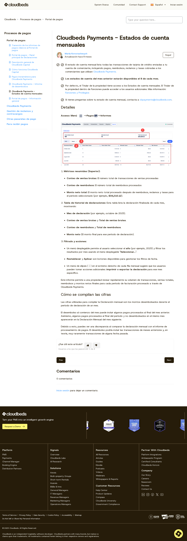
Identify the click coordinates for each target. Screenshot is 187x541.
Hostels (53, 483)
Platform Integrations (151, 454)
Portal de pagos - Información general (26, 99)
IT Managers (56, 493)
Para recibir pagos (17, 124)
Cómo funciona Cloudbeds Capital (25, 70)
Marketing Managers (60, 500)
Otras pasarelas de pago (21, 118)
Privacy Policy (25, 515)
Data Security (39, 515)
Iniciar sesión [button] (176, 4)
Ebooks (99, 465)
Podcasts (100, 468)
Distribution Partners (11, 468)
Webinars (100, 475)
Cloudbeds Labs (58, 458)
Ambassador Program (151, 458)
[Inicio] (16, 4)
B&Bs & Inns (56, 486)
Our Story (146, 475)
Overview (54, 454)
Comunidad (119, 4)
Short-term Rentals (59, 479)
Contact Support (137, 4)
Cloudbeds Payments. (104, 71)
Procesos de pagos (30, 19)
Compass (100, 497)
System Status (102, 4)
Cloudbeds (10, 19)
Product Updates (104, 493)
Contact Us (146, 489)
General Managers (59, 490)
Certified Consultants (151, 461)
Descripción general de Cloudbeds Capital (23, 63)
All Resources (102, 454)
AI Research (56, 461)
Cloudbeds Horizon (150, 465)
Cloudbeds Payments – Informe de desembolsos (27, 85)
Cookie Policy (53, 515)
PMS (4, 454)
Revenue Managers (59, 497)
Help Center (101, 490)
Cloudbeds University (106, 500)
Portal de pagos (54, 19)
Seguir (168, 55)
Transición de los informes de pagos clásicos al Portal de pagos (26, 48)
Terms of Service (9, 515)
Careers (145, 478)
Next (169, 360)
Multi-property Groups (60, 476)
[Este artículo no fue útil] (96, 345)
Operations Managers (60, 504)
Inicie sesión (63, 390)
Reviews (145, 485)
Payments (7, 458)
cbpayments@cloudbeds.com (156, 99)
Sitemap (78, 515)
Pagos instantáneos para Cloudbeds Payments (24, 77)
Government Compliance (108, 504)
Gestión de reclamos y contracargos (20, 112)
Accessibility (67, 515)
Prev (61, 360)
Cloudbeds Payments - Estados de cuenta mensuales (27, 92)
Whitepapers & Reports (107, 479)
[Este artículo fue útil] (88, 345)
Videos (99, 472)
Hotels (53, 472)
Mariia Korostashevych (76, 53)
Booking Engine (9, 465)
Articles (99, 458)
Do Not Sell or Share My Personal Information (21, 518)
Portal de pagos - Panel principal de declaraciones (24, 56)
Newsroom (146, 482)
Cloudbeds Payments (19, 105)
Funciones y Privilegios (77, 92)
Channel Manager (10, 461)
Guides (99, 461)
